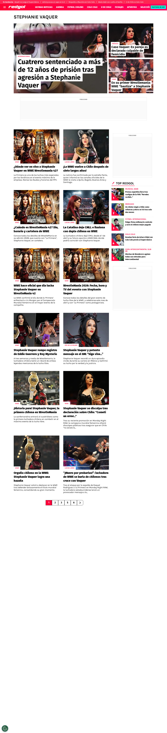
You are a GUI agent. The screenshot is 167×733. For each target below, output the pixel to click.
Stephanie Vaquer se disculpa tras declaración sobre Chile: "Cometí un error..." (85, 412)
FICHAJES (119, 7)
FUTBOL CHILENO (75, 7)
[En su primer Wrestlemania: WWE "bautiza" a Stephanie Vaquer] (131, 76)
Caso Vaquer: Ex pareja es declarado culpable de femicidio (129, 50)
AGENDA (60, 7)
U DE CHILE (106, 7)
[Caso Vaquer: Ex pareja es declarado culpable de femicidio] (131, 40)
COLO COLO (92, 7)
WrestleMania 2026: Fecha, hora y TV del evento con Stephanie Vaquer (85, 289)
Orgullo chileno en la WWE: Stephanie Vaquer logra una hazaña (32, 476)
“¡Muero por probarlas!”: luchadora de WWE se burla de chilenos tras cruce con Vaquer (85, 476)
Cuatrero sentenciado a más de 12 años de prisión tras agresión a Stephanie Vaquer (59, 73)
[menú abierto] (4, 7)
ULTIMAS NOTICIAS (43, 7)
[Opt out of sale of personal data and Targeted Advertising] (5, 728)
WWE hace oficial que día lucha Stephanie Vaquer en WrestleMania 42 (34, 289)
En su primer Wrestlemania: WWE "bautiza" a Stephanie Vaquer (131, 86)
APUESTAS (132, 7)
